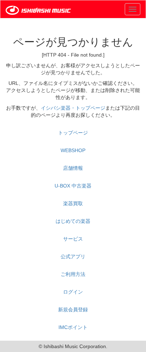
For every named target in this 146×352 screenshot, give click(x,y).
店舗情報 (73, 168)
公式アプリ (73, 256)
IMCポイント (73, 327)
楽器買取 (73, 203)
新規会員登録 (73, 309)
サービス (73, 239)
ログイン (73, 292)
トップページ (73, 132)
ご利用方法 (73, 274)
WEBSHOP (73, 150)
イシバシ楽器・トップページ (73, 108)
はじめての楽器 (73, 221)
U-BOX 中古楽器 (73, 186)
